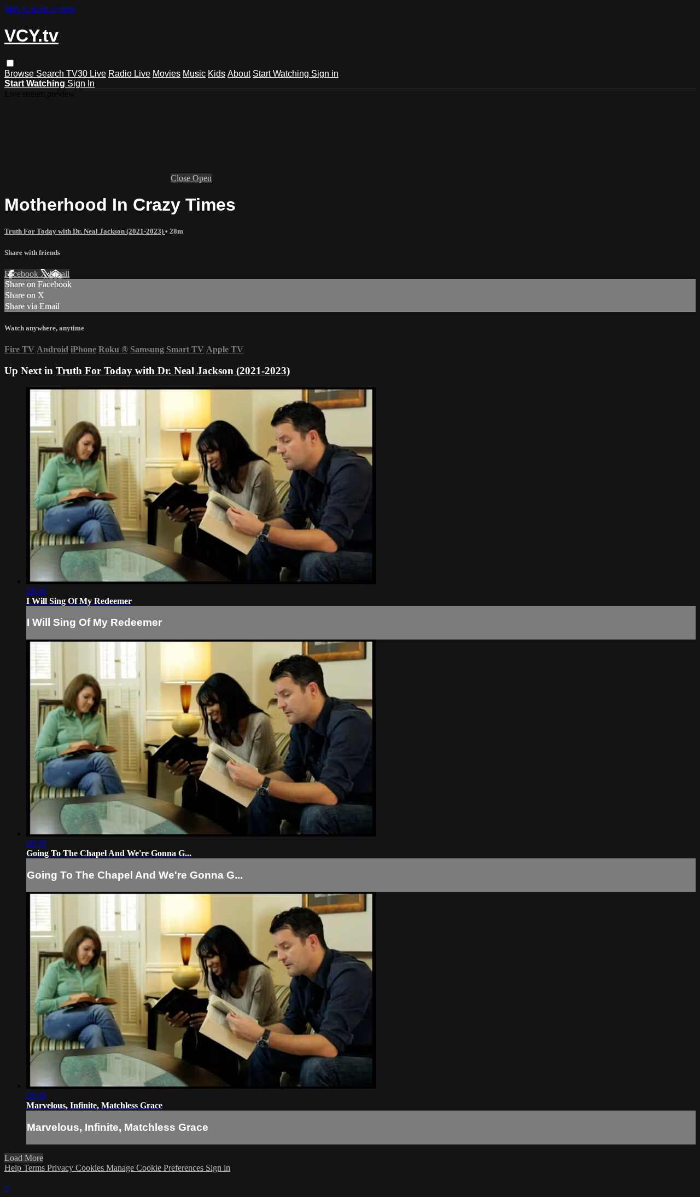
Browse (20, 73)
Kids (216, 73)
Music (194, 73)
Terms (35, 1167)
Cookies (90, 1167)
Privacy (61, 1167)
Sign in (325, 73)
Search (51, 73)
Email (59, 273)
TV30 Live (86, 73)
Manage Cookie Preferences (156, 1167)
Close (181, 178)
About (239, 73)
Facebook (22, 273)
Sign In (81, 83)
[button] (10, 63)
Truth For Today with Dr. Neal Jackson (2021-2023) (84, 231)
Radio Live (129, 73)
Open (202, 178)
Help (14, 1167)
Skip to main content (39, 9)
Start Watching (282, 73)
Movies (166, 73)
